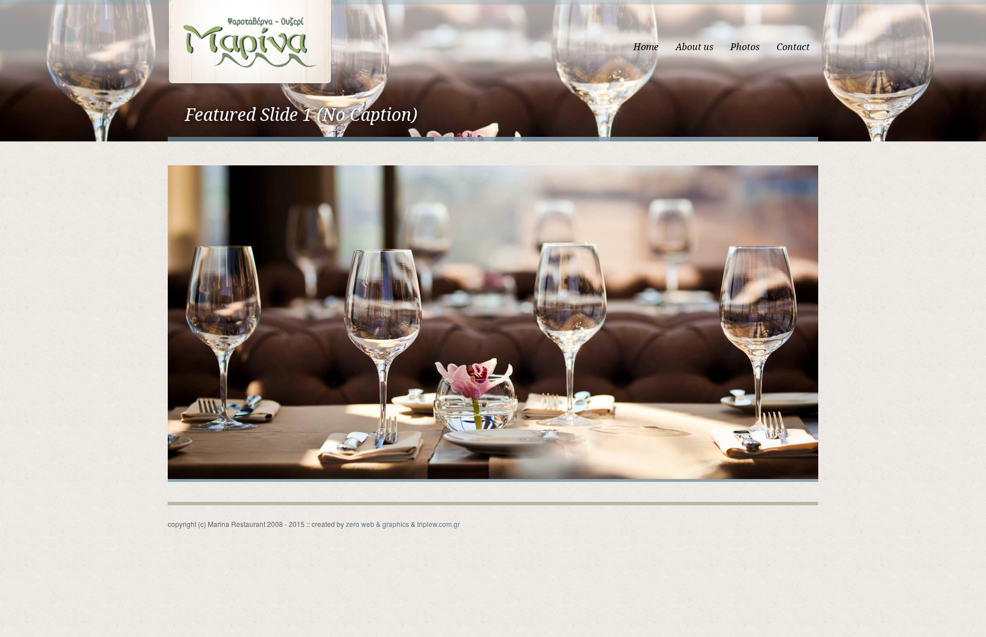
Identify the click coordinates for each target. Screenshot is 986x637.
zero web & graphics (377, 524)
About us (694, 47)
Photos (744, 47)
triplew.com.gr (438, 524)
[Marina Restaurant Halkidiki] (250, 41)
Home (645, 47)
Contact (793, 47)
